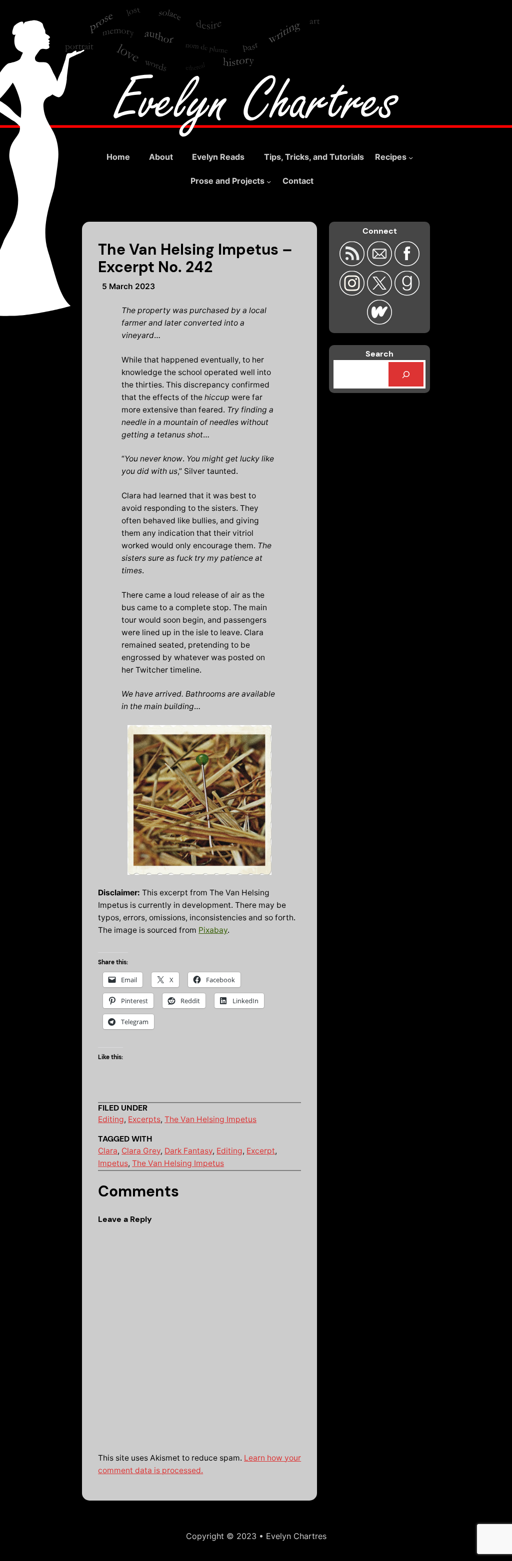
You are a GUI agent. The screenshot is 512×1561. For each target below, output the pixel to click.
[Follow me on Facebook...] (407, 263)
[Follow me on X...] (380, 292)
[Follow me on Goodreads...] (407, 292)
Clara (108, 1151)
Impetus (113, 1163)
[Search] (406, 374)
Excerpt (260, 1151)
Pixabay (213, 930)
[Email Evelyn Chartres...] (380, 263)
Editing (111, 1119)
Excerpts (144, 1119)
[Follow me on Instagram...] (353, 292)
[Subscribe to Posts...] (353, 263)
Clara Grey (141, 1151)
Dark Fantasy (188, 1151)
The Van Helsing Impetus (210, 1119)
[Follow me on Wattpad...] (379, 321)
